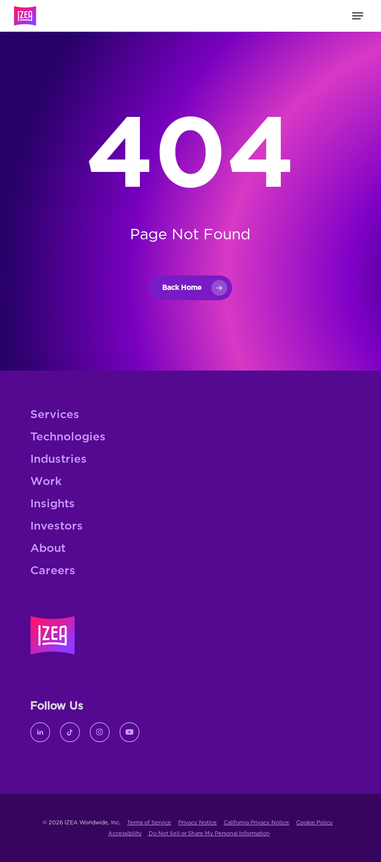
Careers (52, 571)
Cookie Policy (314, 822)
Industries (58, 459)
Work (46, 481)
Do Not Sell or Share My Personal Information (208, 833)
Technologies (68, 437)
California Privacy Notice (256, 822)
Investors (56, 526)
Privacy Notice (197, 822)
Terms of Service (149, 822)
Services (54, 415)
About (47, 548)
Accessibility (125, 833)
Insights (52, 504)
